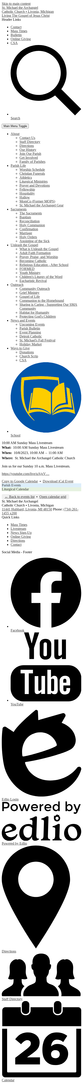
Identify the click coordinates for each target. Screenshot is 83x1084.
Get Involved (28, 157)
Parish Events (11, 485)
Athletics (25, 177)
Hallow (24, 197)
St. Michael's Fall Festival (37, 340)
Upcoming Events (32, 324)
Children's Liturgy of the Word (40, 277)
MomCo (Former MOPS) (37, 201)
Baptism (25, 217)
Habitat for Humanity (34, 312)
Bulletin (16, 35)
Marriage (25, 233)
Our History (27, 150)
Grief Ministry (29, 292)
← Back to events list (20, 497)
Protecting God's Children (37, 316)
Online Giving (21, 39)
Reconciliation (29, 221)
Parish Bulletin (29, 328)
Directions (26, 146)
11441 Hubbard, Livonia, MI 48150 (27, 509)
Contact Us (27, 138)
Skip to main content (16, 4)
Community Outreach (34, 289)
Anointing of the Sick (34, 241)
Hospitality (27, 193)
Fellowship (27, 189)
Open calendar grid (52, 497)
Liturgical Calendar (15, 489)
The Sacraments (30, 213)
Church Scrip (28, 356)
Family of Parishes (32, 161)
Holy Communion (32, 225)
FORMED (27, 269)
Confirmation (28, 229)
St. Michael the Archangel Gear (41, 205)
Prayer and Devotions (34, 185)
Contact (16, 27)
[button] (15, 134)
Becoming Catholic (32, 261)
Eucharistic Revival (33, 281)
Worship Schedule (32, 169)
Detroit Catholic (30, 336)
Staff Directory (29, 142)
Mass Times (19, 31)
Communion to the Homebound (41, 300)
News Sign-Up (21, 532)
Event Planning (30, 332)
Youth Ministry (30, 273)
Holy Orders (28, 237)
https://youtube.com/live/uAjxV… (25, 474)
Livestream (18, 529)
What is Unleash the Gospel (38, 249)
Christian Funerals (32, 173)
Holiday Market (30, 344)
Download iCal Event (58, 481)
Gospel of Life (29, 296)
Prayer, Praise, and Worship (38, 257)
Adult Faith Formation (35, 253)
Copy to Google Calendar (20, 481)
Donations (26, 352)
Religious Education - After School (43, 265)
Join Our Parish (30, 154)
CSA (14, 43)
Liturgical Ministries (33, 181)
